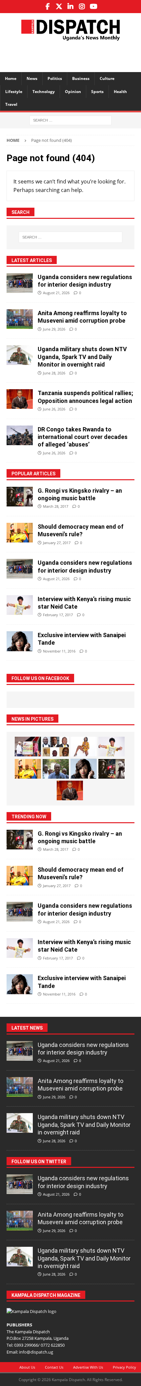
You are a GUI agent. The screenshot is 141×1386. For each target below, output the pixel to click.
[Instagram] (82, 6)
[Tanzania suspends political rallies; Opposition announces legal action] (20, 399)
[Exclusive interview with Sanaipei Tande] (20, 641)
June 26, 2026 (54, 409)
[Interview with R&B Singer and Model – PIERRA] (83, 746)
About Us (27, 1367)
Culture (107, 78)
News (32, 78)
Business (81, 78)
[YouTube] (93, 6)
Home (10, 78)
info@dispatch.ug (36, 1352)
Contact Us (54, 1367)
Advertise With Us (88, 1367)
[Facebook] (47, 6)
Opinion (73, 91)
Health (120, 91)
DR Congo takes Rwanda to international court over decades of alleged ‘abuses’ (83, 437)
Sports (97, 91)
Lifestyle (13, 91)
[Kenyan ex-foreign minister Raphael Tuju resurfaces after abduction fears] (56, 769)
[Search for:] (70, 120)
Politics (55, 78)
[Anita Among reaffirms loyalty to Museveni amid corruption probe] (20, 319)
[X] (59, 6)
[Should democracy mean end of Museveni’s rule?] (20, 532)
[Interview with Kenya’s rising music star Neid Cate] (20, 605)
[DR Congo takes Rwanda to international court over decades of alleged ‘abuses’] (20, 435)
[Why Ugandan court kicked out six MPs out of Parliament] (56, 746)
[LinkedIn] (70, 6)
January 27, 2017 (56, 542)
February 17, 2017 (58, 614)
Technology (43, 91)
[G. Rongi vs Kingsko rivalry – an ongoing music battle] (20, 496)
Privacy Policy (124, 1367)
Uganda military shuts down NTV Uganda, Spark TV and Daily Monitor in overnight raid (82, 357)
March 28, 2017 (55, 506)
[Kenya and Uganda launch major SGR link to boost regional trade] (28, 746)
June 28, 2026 (54, 372)
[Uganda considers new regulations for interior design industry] (20, 283)
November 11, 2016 (59, 651)
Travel (11, 104)
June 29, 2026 (54, 329)
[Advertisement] (74, 55)
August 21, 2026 (56, 292)
